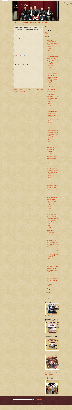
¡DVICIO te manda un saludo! (51, 91)
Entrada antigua (40, 89)
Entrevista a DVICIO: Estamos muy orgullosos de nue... (52, 65)
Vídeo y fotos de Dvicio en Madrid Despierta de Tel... (52, 258)
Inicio (29, 89)
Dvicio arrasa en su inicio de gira (51, 187)
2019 (47, 32)
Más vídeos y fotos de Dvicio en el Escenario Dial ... (52, 278)
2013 (47, 298)
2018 (47, 33)
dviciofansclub (40, 56)
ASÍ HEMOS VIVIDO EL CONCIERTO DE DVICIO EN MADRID (52, 232)
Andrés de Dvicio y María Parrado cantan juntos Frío (51, 256)
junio (48, 288)
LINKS (46, 22)
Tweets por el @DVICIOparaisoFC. (50, 374)
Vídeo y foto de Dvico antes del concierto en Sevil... (51, 63)
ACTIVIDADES (18, 22)
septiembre (48, 284)
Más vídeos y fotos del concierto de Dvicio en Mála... (52, 206)
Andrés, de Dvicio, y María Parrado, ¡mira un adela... (52, 111)
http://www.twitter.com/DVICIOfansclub (20, 53)
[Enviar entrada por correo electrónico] (18, 55)
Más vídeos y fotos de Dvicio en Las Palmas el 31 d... (52, 269)
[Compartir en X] (22, 55)
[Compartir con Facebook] (23, 55)
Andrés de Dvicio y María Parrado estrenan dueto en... (51, 262)
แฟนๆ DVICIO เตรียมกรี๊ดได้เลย (23, 57)
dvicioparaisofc (16, 57)
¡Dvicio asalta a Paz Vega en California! (52, 254)
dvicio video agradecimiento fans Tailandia (31, 56)
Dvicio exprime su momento (51, 272)
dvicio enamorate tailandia (21, 56)
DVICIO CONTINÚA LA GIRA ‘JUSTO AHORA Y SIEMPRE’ (52, 97)
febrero (48, 293)
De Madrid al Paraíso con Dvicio (51, 230)
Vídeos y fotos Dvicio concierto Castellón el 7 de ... (51, 202)
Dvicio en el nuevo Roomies (51, 149)
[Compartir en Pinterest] (24, 55)
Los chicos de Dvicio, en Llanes (51, 158)
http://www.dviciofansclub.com (19, 50)
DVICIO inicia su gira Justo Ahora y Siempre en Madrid (52, 193)
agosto (48, 285)
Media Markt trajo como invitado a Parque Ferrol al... (52, 183)
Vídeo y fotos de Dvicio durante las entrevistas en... (52, 118)
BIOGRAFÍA (33, 22)
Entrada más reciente (17, 89)
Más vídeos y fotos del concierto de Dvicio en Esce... (52, 153)
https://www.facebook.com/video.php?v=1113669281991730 (29, 48)
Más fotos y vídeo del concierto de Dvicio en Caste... (52, 197)
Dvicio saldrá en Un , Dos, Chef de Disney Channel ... (52, 151)
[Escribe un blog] (21, 55)
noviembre (48, 40)
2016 (47, 36)
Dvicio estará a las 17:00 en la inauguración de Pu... (51, 145)
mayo (48, 289)
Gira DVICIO (25, 22)
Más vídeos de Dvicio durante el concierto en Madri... (51, 234)
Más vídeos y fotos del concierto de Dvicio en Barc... (52, 80)
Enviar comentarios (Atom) (21, 91)
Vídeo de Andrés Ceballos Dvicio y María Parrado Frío (52, 86)
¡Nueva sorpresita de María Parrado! (52, 246)
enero (48, 295)
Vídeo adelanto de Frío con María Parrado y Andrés (51, 116)
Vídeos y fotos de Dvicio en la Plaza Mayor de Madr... (52, 67)
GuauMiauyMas (40, 399)
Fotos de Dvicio (49, 88)
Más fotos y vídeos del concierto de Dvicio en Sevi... (52, 54)
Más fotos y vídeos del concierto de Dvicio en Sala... (52, 71)
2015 (47, 37)
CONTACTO (40, 22)
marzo (48, 292)
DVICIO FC (20, 4)
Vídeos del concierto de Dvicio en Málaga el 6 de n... (51, 221)
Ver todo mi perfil (39, 400)
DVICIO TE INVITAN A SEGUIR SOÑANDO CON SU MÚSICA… (52, 59)
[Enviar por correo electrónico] (20, 55)
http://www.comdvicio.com (18, 51)
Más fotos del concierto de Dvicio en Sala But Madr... (52, 236)
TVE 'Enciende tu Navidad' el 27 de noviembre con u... (52, 143)
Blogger (41, 403)
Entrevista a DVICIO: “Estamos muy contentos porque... (52, 139)
